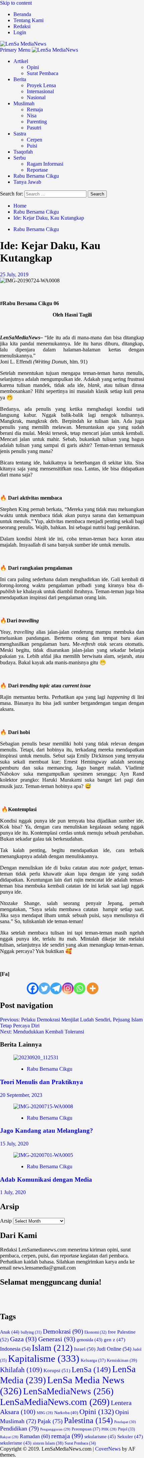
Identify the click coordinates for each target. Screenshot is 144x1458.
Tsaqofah (23, 152)
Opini (33, 67)
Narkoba (66, 1412)
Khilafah (21, 1370)
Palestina (88, 1420)
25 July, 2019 (14, 274)
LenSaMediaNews (68, 1391)
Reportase (37, 170)
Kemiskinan (122, 1360)
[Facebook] (33, 988)
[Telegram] (56, 988)
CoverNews (108, 1449)
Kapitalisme (43, 1358)
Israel (84, 1349)
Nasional (36, 97)
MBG (45, 1413)
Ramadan (35, 1436)
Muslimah (23, 103)
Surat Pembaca (42, 73)
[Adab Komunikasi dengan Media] (43, 1155)
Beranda (22, 14)
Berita (19, 79)
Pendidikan (19, 1428)
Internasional (40, 91)
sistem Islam (48, 1443)
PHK (109, 1429)
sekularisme (100, 1436)
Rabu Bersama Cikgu (36, 176)
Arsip (6, 1221)
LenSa (91, 1369)
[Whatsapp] (79, 988)
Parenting (37, 121)
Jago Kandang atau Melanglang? (46, 1130)
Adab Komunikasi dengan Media (46, 1179)
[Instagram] (68, 988)
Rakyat (9, 1437)
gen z (114, 1339)
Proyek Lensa (41, 85)
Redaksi (21, 26)
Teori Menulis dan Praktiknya (41, 1081)
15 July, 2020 (14, 1143)
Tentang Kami (28, 20)
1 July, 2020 (13, 1192)
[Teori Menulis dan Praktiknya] (36, 1057)
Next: (42, 1031)
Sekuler (130, 1436)
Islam (52, 1348)
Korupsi (57, 1370)
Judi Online (114, 1349)
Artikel (20, 61)
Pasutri (34, 127)
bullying (31, 1332)
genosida (89, 1339)
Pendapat (125, 1422)
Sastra (19, 133)
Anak (9, 1332)
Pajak (50, 1421)
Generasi (56, 1339)
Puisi (32, 146)
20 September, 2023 (21, 1095)
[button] (16, 50)
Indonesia (15, 1349)
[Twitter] (44, 988)
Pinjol (126, 1429)
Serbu (19, 158)
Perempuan (86, 1429)
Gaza (23, 1339)
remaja (67, 1436)
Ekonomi (95, 1332)
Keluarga (93, 1360)
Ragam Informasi (45, 164)
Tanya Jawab (27, 182)
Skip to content (16, 3)
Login (19, 32)
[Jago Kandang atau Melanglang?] (43, 1106)
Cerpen (34, 140)
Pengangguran (55, 1429)
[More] (92, 988)
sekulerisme (15, 1443)
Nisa (32, 115)
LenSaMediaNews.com (55, 1402)
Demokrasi (63, 1331)
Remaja (35, 109)
